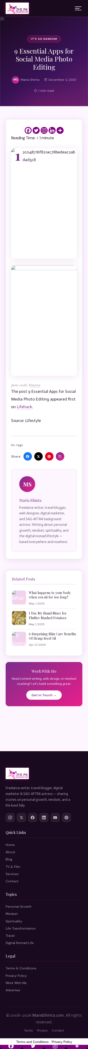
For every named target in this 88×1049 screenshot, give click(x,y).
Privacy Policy (16, 976)
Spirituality (14, 921)
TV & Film (13, 867)
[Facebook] (28, 130)
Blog (9, 859)
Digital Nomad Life (20, 943)
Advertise (13, 990)
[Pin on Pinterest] (49, 456)
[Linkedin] (52, 130)
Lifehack (24, 406)
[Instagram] (44, 130)
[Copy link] (60, 456)
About (10, 852)
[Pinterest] (66, 817)
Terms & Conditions (21, 968)
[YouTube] (55, 817)
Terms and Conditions (32, 1042)
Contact (12, 881)
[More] (60, 130)
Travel (10, 936)
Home (10, 845)
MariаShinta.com (48, 1015)
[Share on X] (38, 456)
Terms (28, 1030)
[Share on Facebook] (27, 456)
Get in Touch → (44, 695)
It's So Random (44, 39)
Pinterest (34, 385)
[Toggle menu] (78, 8)
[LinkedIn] (43, 817)
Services (12, 874)
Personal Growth (18, 906)
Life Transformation (21, 928)
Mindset (12, 914)
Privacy (42, 1030)
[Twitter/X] (21, 817)
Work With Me (16, 983)
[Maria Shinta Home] (17, 8)
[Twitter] (36, 130)
